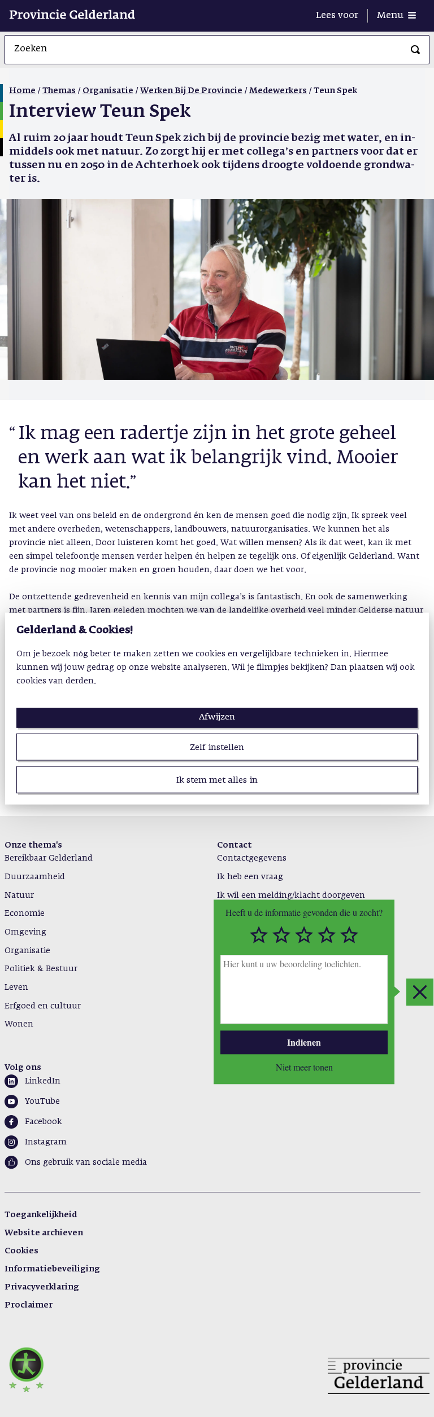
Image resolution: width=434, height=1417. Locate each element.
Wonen (19, 1024)
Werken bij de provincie (191, 91)
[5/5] (349, 935)
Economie (25, 914)
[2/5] (281, 935)
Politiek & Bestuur (41, 969)
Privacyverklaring (42, 1287)
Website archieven (44, 1233)
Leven (16, 988)
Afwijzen (217, 716)
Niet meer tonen (304, 1067)
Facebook (43, 1122)
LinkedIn (42, 1081)
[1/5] (259, 935)
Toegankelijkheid (41, 1215)
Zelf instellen (217, 747)
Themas (59, 91)
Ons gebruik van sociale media (86, 1162)
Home (22, 91)
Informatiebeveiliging (52, 1269)
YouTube (42, 1101)
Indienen (304, 1042)
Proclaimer (29, 1305)
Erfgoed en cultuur (43, 1006)
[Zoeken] (415, 50)
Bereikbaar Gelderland (49, 858)
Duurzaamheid (35, 877)
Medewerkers (278, 91)
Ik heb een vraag (250, 877)
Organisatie (108, 91)
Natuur (19, 896)
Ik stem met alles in (217, 780)
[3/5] (304, 935)
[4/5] (326, 935)
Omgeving (25, 932)
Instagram (46, 1142)
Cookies (21, 1251)
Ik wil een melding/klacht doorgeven (291, 896)
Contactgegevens (252, 858)
